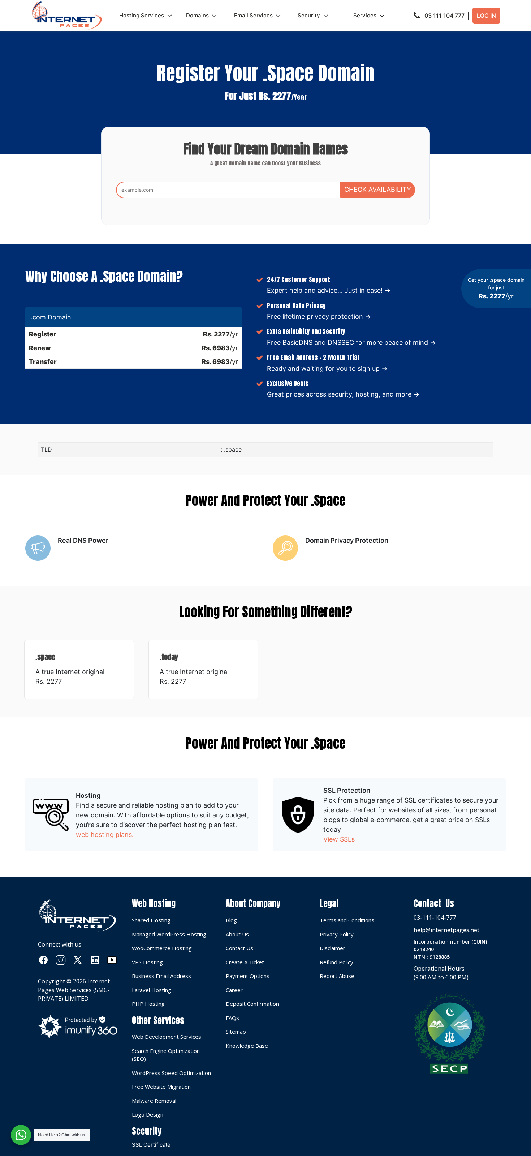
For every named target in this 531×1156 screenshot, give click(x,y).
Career (234, 990)
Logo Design (147, 1114)
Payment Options (247, 975)
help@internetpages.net (446, 930)
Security (309, 15)
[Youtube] (112, 959)
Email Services (253, 15)
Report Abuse (337, 975)
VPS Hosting (147, 962)
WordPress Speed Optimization (171, 1072)
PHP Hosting (148, 1003)
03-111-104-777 (435, 918)
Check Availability (377, 189)
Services (364, 15)
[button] (441, 16)
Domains (197, 15)
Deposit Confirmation (252, 1003)
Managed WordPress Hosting (169, 934)
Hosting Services (141, 15)
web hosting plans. (105, 834)
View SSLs (339, 839)
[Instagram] (60, 959)
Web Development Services (166, 1036)
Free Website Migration (161, 1086)
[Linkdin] (95, 959)
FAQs (232, 1017)
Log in (486, 15)
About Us (237, 934)
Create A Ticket (245, 962)
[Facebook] (43, 959)
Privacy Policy (337, 934)
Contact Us (239, 948)
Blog (231, 920)
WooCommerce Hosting (162, 948)
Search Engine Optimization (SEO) (166, 1055)
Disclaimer (332, 948)
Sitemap (236, 1031)
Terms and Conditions (347, 920)
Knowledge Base (247, 1045)
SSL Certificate (151, 1144)
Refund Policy (336, 962)
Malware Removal (154, 1100)
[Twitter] (77, 959)
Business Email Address (161, 975)
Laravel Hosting (151, 990)
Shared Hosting (151, 920)
